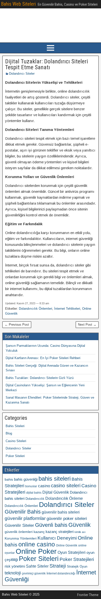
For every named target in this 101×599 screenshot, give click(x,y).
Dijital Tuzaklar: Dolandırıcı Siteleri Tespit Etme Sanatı (46, 64)
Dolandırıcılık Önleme (64, 498)
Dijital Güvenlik (55, 492)
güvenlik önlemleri (19, 532)
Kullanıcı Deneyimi (57, 538)
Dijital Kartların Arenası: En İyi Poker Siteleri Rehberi (43, 358)
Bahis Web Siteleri (18, 4)
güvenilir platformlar (25, 518)
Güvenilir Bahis (23, 512)
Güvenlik (79, 525)
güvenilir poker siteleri (67, 518)
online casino (36, 544)
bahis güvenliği (26, 479)
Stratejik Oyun (77, 566)
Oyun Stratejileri (72, 552)
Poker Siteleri (15, 456)
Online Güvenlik (66, 545)
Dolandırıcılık (34, 499)
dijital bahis (33, 492)
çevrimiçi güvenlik (34, 573)
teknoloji (13, 572)
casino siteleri (65, 485)
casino (44, 486)
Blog (9, 433)
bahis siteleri (54, 478)
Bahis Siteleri (15, 426)
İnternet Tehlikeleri (67, 308)
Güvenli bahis (51, 525)
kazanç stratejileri (60, 532)
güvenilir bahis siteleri (61, 512)
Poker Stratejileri (77, 559)
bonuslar (31, 486)
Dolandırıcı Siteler (22, 73)
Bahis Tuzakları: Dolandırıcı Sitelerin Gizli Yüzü (40, 378)
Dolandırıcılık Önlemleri (35, 308)
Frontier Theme (88, 595)
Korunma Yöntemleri (21, 538)
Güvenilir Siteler (19, 525)
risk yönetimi (15, 566)
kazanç (39, 532)
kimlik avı (80, 531)
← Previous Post (17, 324)
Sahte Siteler (37, 566)
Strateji (58, 566)
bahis (9, 479)
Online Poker (36, 551)
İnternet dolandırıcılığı (61, 573)
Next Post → (87, 324)
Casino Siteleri (16, 441)
